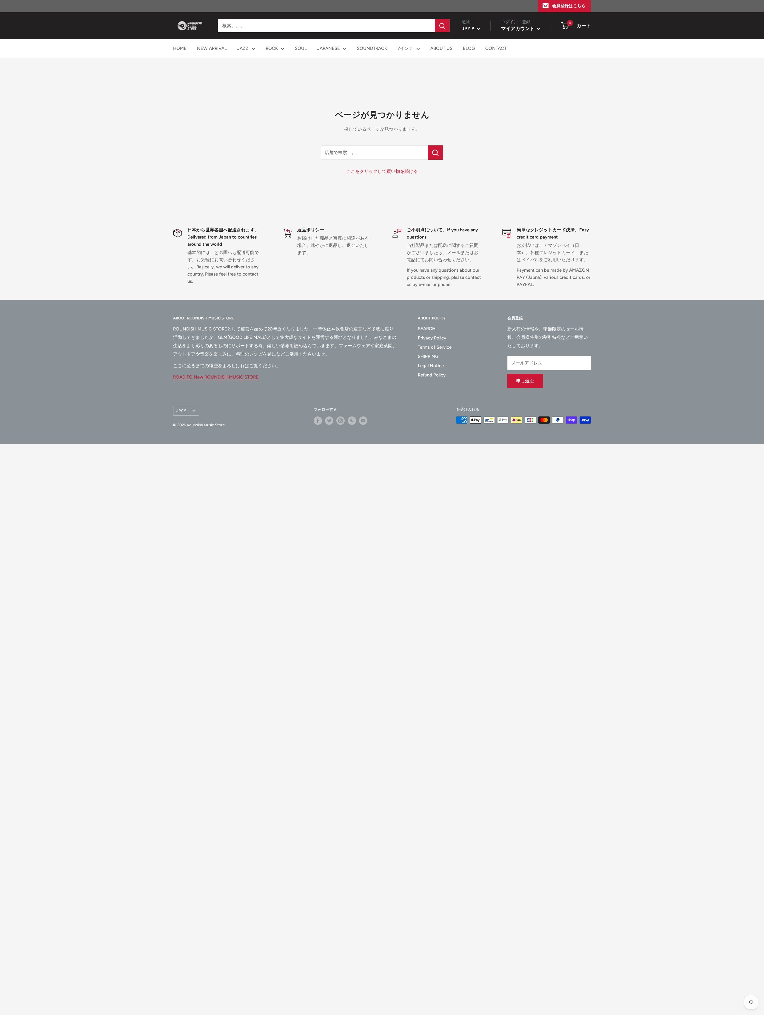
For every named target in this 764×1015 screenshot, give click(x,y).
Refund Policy (432, 375)
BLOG (469, 48)
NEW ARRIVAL (212, 48)
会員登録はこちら (569, 5)
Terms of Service (435, 347)
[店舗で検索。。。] (435, 152)
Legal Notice (431, 365)
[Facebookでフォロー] (318, 420)
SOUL (301, 48)
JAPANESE (328, 48)
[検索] (442, 25)
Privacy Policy (432, 338)
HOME (180, 48)
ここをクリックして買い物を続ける (382, 171)
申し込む (525, 381)
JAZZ (243, 48)
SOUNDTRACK (372, 48)
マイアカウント (518, 28)
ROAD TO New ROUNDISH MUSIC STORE (215, 377)
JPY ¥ (181, 410)
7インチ (405, 48)
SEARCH (426, 328)
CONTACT (495, 48)
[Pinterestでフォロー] (352, 420)
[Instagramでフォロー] (340, 420)
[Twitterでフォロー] (329, 420)
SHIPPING (428, 356)
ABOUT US (441, 48)
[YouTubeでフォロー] (363, 420)
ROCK (272, 48)
